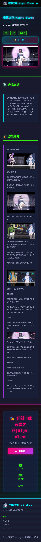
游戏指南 (6, 525)
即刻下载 (6, 528)
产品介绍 (6, 521)
